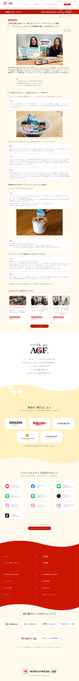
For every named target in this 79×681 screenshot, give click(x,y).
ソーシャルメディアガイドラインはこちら (39, 524)
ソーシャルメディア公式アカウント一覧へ (39, 528)
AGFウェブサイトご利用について (55, 647)
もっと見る (39, 326)
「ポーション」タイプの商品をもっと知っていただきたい (30, 85)
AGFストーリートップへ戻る (65, 16)
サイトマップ (19, 647)
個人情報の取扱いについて (29, 647)
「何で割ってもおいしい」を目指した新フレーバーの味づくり (31, 80)
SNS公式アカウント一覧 (41, 647)
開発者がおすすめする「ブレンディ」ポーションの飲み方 (30, 83)
